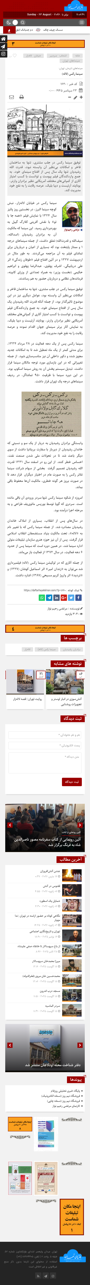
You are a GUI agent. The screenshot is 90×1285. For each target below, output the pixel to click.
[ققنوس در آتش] (45, 890)
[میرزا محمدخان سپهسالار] (45, 965)
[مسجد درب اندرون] (45, 995)
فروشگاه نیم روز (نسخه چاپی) (63, 1101)
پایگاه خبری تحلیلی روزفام (65, 1091)
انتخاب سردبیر (58, 56)
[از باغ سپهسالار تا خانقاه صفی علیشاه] (45, 950)
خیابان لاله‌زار (33, 56)
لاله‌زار (27, 649)
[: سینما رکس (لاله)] (11, 97)
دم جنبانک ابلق (36, 30)
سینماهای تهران (71, 61)
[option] (65, 689)
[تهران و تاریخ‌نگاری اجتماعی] (45, 935)
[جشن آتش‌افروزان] (45, 875)
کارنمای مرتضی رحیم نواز (66, 1106)
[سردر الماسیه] (45, 1010)
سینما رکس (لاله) (72, 74)
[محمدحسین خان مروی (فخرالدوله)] (45, 980)
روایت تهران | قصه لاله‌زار (27, 699)
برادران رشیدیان (71, 649)
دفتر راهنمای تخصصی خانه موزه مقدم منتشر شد (45, 1065)
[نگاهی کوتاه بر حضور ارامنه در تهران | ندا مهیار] (45, 920)
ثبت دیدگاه (72, 782)
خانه (77, 56)
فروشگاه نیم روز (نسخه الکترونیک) (60, 1096)
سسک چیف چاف (65, 30)
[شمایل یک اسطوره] (45, 905)
